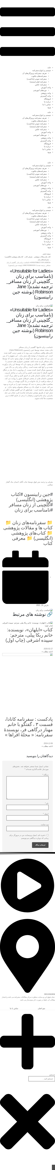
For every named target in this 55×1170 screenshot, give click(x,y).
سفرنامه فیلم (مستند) (38, 82)
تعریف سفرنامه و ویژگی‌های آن (34, 73)
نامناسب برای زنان (32, 510)
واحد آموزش (46, 87)
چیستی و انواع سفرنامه (41, 70)
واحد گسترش (45, 96)
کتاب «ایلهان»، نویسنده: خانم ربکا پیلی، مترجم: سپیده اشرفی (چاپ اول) (29, 635)
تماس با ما (46, 104)
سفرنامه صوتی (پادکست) (37, 79)
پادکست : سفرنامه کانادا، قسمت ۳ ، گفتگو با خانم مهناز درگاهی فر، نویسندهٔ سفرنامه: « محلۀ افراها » (28, 726)
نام (47, 803)
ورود (49, 107)
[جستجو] (53, 1167)
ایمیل (46, 814)
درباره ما (47, 102)
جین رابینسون (37, 494)
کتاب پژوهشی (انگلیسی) (32, 497)
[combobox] (41, 1078)
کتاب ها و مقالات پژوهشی (28, 527)
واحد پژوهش (46, 93)
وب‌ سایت (45, 824)
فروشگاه (47, 99)
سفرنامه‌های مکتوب (39, 76)
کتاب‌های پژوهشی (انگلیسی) (32, 535)
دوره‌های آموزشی (40, 90)
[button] (53, 1005)
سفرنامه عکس (41, 85)
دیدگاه (45, 775)
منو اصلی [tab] (41, 1008)
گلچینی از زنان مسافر (29, 504)
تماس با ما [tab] (14, 1008)
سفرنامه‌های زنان (29, 522)
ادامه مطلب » (47, 652)
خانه (49, 67)
